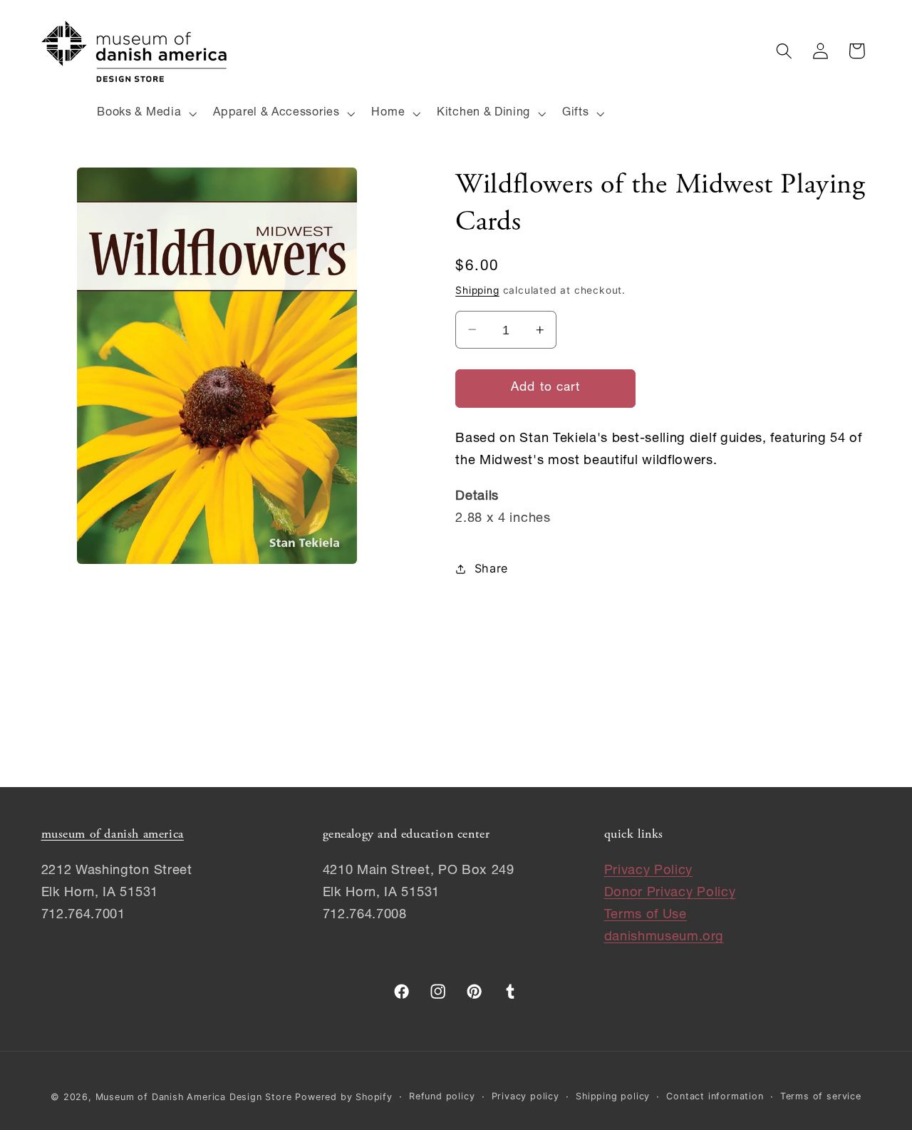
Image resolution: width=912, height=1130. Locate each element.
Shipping (477, 290)
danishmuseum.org (664, 937)
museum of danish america (112, 834)
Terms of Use (645, 915)
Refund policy (442, 1096)
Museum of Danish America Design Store (193, 1097)
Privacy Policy (648, 871)
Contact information (714, 1096)
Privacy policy (525, 1096)
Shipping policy (613, 1096)
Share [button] (491, 568)
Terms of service (820, 1096)
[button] (146, 113)
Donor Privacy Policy (670, 893)
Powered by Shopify (344, 1097)
